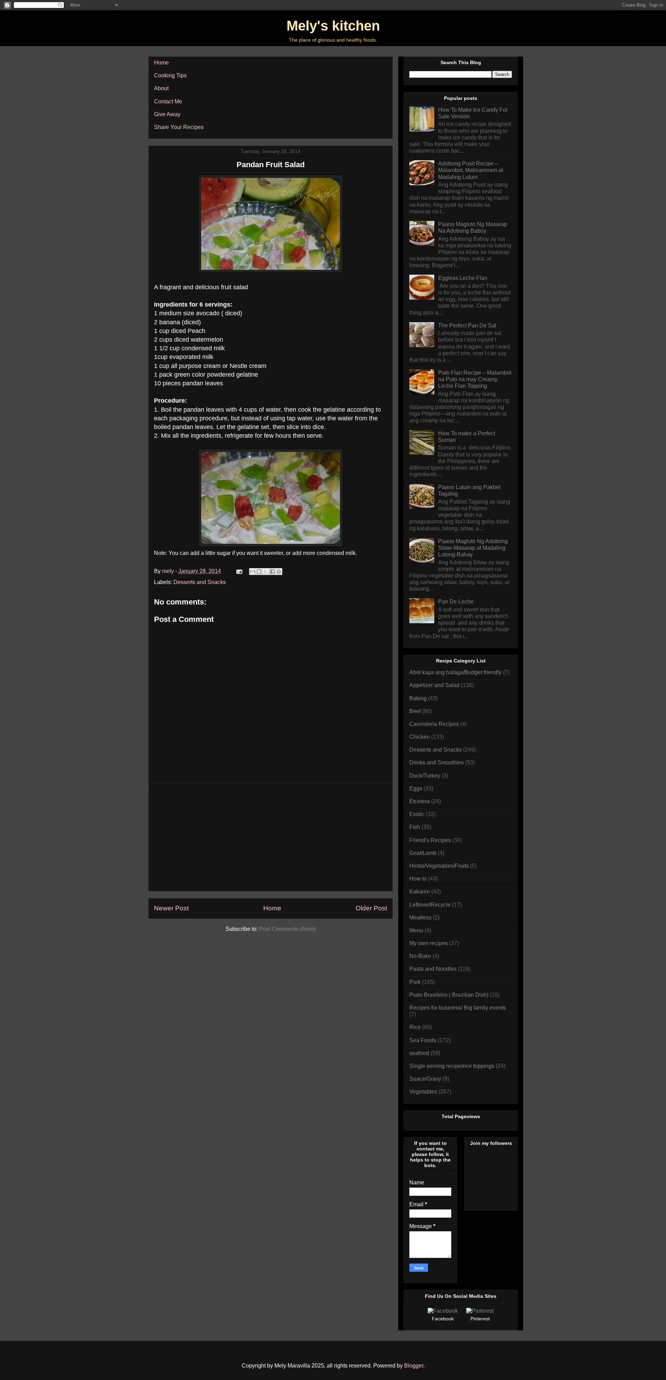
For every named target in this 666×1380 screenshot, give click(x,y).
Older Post (371, 908)
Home (161, 63)
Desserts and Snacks (199, 582)
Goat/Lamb (422, 853)
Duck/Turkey (424, 776)
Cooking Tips (170, 75)
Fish (414, 827)
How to (418, 879)
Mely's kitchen (333, 25)
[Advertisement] (270, 837)
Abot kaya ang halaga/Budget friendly (455, 672)
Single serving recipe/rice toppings (451, 1066)
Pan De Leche (455, 602)
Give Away (167, 114)
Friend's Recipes (430, 840)
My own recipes (428, 943)
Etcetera (419, 801)
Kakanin (419, 891)
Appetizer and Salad (434, 685)
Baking (418, 698)
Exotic (417, 814)
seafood (419, 1053)
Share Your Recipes (179, 127)
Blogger (413, 1366)
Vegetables (423, 1092)
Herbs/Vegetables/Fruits (439, 866)
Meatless (420, 917)
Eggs (415, 788)
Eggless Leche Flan (462, 278)
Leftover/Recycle (430, 905)
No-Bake (420, 956)
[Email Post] (238, 571)
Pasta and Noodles (432, 969)
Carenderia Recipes (434, 724)
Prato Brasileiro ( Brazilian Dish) (448, 995)
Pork (415, 982)
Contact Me (168, 101)
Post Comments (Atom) (287, 929)
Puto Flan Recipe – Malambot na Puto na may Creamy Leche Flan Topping (474, 379)
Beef (415, 711)
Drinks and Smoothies (436, 762)
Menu (416, 930)
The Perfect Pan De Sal (467, 325)
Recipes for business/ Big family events (457, 1008)
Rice (415, 1027)
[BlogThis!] (259, 571)
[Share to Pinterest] (278, 571)
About (161, 88)
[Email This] (252, 571)
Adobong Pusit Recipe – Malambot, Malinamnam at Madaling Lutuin (470, 170)
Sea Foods (422, 1040)
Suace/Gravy (425, 1079)
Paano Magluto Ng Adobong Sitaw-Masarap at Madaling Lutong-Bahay (473, 547)
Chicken (419, 737)
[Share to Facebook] (272, 571)
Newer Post (171, 908)
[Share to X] (265, 571)
